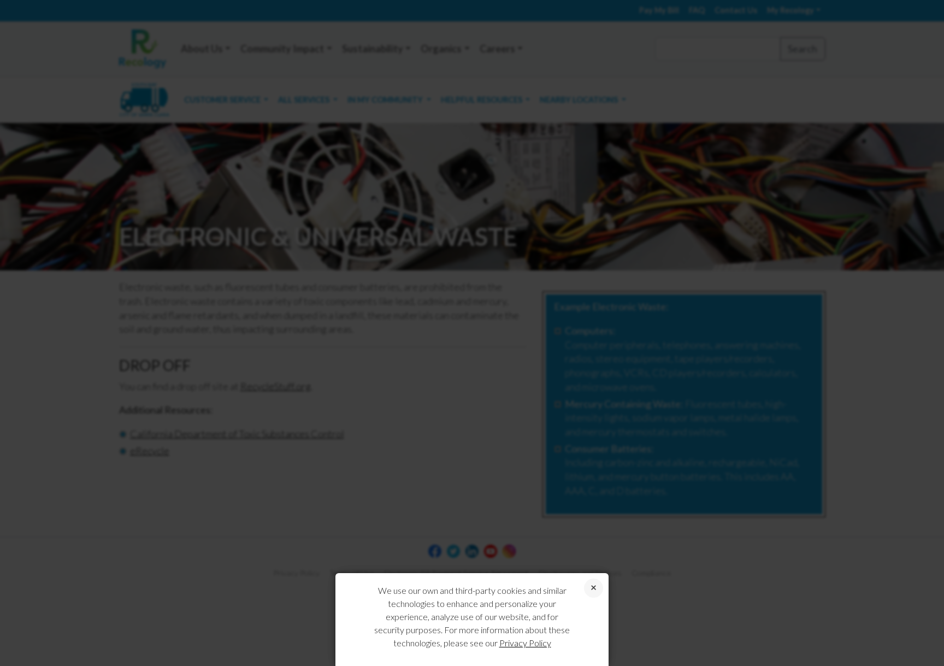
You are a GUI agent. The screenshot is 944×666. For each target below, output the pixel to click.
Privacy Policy (525, 643)
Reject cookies (593, 588)
